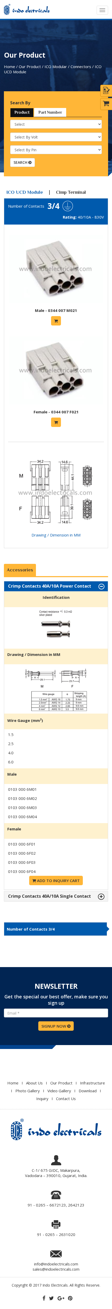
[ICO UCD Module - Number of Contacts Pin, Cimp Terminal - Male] (56, 305)
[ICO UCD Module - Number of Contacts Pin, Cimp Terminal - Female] (56, 406)
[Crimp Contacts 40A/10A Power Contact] (56, 646)
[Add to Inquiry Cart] (56, 320)
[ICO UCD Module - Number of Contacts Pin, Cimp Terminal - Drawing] (56, 529)
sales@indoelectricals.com (56, 1269)
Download (88, 1090)
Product (21, 112)
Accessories (20, 569)
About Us (34, 1082)
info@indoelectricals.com (56, 1263)
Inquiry (42, 1098)
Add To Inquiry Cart (58, 880)
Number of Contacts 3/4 (31, 929)
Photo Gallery (27, 1090)
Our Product (61, 1082)
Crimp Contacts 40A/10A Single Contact (49, 896)
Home (12, 1082)
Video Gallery (59, 1090)
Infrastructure (92, 1082)
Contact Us (66, 1098)
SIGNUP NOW (54, 1026)
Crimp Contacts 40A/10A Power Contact (49, 586)
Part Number (50, 112)
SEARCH (21, 162)
